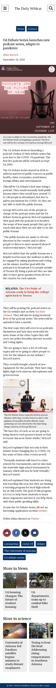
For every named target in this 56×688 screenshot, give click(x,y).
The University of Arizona (20, 550)
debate (41, 544)
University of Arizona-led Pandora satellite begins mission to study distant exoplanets (14, 655)
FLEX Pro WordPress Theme (25, 685)
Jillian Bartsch (10, 54)
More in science (17, 618)
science (32, 29)
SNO (41, 685)
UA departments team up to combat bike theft (40, 599)
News (20, 29)
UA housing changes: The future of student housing (14, 599)
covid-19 (27, 544)
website (42, 510)
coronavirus (11, 544)
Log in (47, 685)
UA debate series (14, 557)
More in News (15, 568)
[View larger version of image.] (28, 99)
